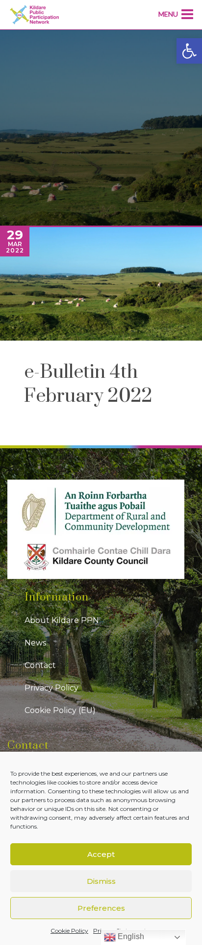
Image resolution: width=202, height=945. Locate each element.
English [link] (130, 936)
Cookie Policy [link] (69, 930)
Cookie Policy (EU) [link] (60, 710)
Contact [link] (40, 665)
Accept (101, 854)
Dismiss (101, 881)
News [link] (35, 642)
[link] (189, 51)
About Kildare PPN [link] (62, 620)
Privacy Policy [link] (51, 687)
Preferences (101, 908)
